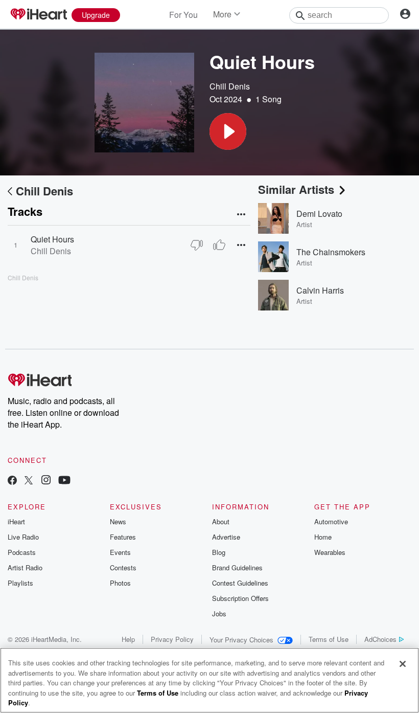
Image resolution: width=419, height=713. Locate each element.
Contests (123, 567)
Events (120, 552)
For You (183, 14)
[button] (228, 131)
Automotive (331, 521)
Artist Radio (25, 567)
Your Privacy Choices (241, 639)
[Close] (402, 664)
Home (323, 537)
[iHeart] (38, 15)
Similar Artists (296, 189)
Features (123, 537)
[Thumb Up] (219, 245)
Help (128, 639)
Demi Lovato (319, 213)
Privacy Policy (172, 639)
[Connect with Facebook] (12, 481)
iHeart (16, 521)
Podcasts (22, 552)
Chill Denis (230, 86)
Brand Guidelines (237, 567)
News (118, 521)
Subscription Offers (240, 598)
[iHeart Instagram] (46, 481)
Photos (120, 583)
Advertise (226, 537)
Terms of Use (328, 639)
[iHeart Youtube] (64, 481)
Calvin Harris (320, 290)
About (220, 521)
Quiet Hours (52, 239)
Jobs (219, 613)
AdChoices (380, 639)
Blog (218, 552)
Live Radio (23, 537)
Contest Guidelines (240, 583)
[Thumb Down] (197, 245)
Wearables (329, 552)
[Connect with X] (29, 481)
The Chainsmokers (330, 252)
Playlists (20, 583)
